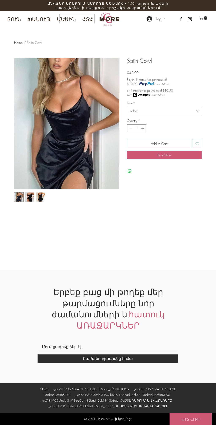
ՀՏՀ (166, 395)
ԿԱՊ (67, 395)
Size (131, 103)
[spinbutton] (136, 128)
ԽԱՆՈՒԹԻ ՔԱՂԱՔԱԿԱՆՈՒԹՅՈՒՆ (140, 406)
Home (18, 42)
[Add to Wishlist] (197, 143)
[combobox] (164, 111)
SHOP (45, 389)
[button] (203, 18)
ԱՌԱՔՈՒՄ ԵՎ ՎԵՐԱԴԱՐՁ (150, 400)
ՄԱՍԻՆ (123, 389)
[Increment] (143, 128)
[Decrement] (130, 128)
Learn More (162, 84)
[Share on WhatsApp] (129, 171)
